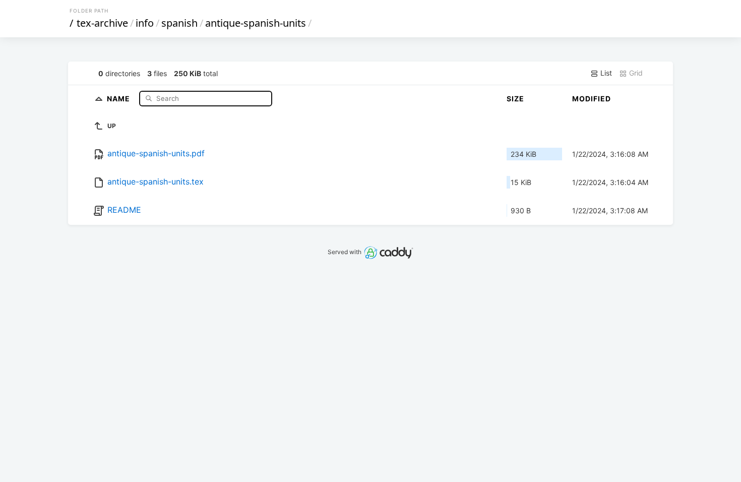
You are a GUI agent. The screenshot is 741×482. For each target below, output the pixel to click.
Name (119, 98)
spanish (179, 23)
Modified (591, 98)
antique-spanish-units (255, 23)
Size (515, 98)
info (145, 23)
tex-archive (102, 23)
